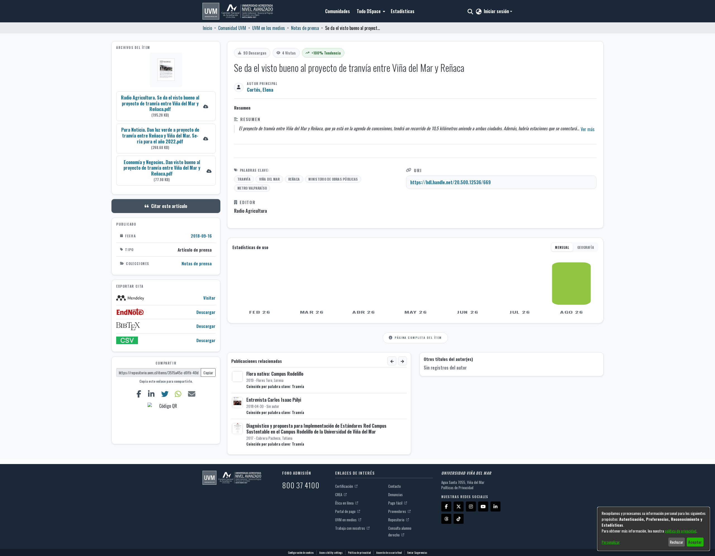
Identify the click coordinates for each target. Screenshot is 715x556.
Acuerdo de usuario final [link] (389, 552)
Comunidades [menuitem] (337, 11)
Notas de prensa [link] (305, 28)
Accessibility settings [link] (331, 552)
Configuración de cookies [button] (301, 552)
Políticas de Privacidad (457, 487)
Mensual (562, 247)
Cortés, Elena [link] (260, 89)
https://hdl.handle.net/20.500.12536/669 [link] (450, 182)
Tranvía (244, 179)
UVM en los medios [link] (268, 28)
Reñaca (294, 179)
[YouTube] (483, 506)
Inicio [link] (207, 28)
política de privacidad (680, 531)
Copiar (208, 372)
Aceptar (695, 542)
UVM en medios (346, 519)
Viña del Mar (269, 179)
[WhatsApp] (178, 393)
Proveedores (397, 511)
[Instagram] (471, 506)
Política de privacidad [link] (359, 552)
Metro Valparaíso (252, 188)
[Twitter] (164, 393)
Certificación (344, 486)
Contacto (394, 486)
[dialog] (653, 528)
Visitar (209, 298)
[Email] (192, 393)
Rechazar (676, 542)
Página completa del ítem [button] (418, 337)
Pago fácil (395, 503)
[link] (166, 106)
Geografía (585, 247)
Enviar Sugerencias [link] (417, 552)
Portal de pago (345, 511)
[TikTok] (459, 519)
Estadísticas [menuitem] (402, 11)
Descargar (205, 312)
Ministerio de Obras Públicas (333, 179)
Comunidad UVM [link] (232, 28)
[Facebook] (139, 393)
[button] (237, 11)
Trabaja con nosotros (350, 528)
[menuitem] (370, 11)
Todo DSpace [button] (369, 11)
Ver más (588, 129)
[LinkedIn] (151, 393)
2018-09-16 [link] (201, 236)
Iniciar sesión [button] (497, 11)
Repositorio (396, 519)
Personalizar (611, 542)
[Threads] (446, 519)
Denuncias (395, 494)
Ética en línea (344, 503)
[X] (459, 506)
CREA (339, 494)
